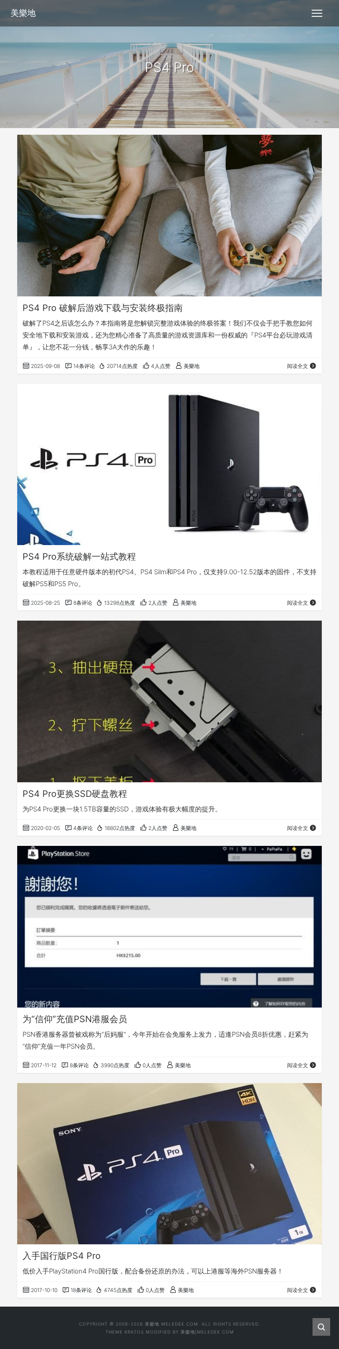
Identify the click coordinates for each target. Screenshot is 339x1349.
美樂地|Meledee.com (207, 1331)
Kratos (134, 1331)
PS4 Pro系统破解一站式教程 (79, 556)
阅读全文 (297, 366)
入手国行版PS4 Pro (62, 1255)
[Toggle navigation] (316, 13)
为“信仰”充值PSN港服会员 (75, 1019)
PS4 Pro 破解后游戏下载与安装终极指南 (103, 308)
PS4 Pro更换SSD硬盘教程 (75, 793)
